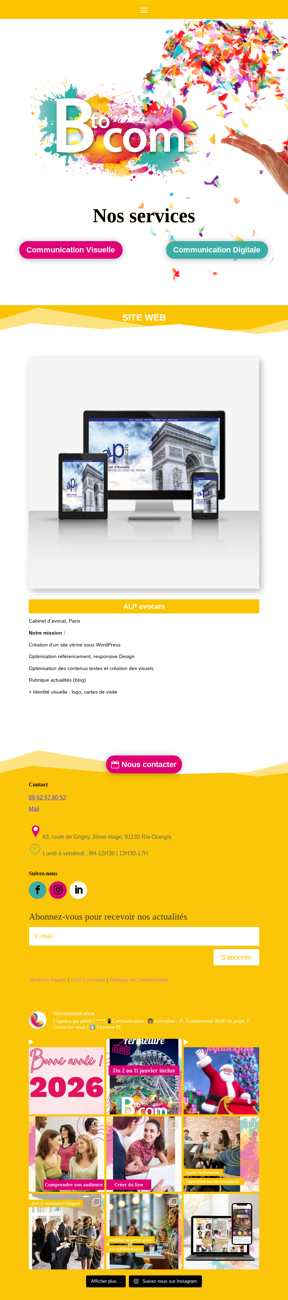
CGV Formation (88, 980)
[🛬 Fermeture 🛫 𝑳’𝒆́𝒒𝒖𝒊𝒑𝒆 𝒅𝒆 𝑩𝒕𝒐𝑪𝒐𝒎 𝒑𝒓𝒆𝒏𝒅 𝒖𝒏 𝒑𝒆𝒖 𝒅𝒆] (144, 1076)
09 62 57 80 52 (47, 797)
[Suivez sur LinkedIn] (78, 890)
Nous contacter (149, 764)
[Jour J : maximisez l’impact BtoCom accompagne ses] (66, 1231)
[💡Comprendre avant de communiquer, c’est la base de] (66, 1154)
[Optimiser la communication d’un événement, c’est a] (221, 1231)
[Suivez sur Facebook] (37, 890)
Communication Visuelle (70, 249)
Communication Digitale (216, 249)
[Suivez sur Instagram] (58, 890)
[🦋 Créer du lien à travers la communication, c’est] (144, 1154)
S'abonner (236, 957)
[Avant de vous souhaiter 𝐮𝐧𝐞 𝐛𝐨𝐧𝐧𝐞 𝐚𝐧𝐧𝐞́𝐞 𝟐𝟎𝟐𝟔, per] (66, 1076)
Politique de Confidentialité (139, 980)
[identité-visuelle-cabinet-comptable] (144, 473)
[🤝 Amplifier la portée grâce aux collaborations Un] (144, 1231)
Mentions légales (47, 980)
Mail (34, 809)
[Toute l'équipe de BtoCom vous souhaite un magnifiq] (221, 1076)
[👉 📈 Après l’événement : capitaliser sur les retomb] (221, 1154)
